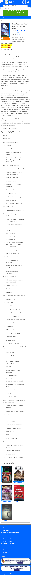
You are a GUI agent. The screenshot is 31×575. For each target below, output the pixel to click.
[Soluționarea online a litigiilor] (16, 571)
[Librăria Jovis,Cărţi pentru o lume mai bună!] (6, 2)
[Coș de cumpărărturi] (28, 2)
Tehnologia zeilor (18, 482)
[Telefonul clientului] (23, 2)
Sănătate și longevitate (23, 35)
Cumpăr (6, 39)
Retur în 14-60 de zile (9, 543)
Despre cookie (7, 550)
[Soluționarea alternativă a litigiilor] (16, 564)
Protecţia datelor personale (11, 532)
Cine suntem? (7, 530)
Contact (5, 528)
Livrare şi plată (7, 541)
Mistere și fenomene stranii (6, 521)
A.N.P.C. (5, 552)
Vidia (18, 33)
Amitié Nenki (21, 31)
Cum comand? (7, 539)
